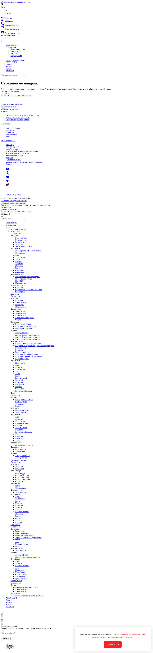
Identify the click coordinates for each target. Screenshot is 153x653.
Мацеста (18, 262)
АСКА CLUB (11, 62)
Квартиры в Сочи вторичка (26, 354)
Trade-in (9, 164)
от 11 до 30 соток (22, 475)
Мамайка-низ (20, 572)
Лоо (17, 372)
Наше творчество (18, 49)
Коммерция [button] (15, 525)
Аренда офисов (21, 555)
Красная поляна (21, 544)
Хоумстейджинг (12, 147)
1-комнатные (20, 311)
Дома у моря (20, 451)
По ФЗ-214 (19, 281)
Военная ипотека (22, 352)
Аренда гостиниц (22, 456)
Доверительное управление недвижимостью (24, 162)
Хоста (17, 259)
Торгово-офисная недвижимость (28, 538)
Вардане (18, 425)
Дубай (8, 13)
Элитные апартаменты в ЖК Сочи (29, 596)
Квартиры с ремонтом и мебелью (28, 356)
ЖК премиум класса (23, 246)
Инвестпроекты (21, 533)
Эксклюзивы (20, 348)
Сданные (19, 287)
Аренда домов (21, 458)
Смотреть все (16, 234)
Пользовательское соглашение (13, 203)
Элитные (19, 244)
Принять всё (113, 644)
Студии (18, 320)
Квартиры (19, 300)
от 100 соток (20, 481)
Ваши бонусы (11, 45)
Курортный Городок (23, 391)
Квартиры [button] (15, 294)
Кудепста (19, 382)
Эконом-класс (21, 238)
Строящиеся (20, 292)
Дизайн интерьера (13, 160)
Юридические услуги (14, 155)
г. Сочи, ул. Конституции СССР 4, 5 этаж (22, 115)
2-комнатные (20, 313)
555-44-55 (8, 35)
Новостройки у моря (23, 279)
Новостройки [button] (16, 231)
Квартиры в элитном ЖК (25, 326)
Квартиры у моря (22, 359)
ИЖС (17, 486)
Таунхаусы (19, 404)
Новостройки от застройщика (27, 277)
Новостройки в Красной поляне (28, 251)
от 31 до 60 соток (22, 477)
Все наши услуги (8, 141)
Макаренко (19, 384)
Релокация (10, 145)
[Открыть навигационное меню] (2, 41)
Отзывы (9, 64)
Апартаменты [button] (16, 581)
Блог (12, 58)
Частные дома (21, 402)
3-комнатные (20, 315)
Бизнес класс (20, 242)
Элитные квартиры (23, 324)
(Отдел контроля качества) (11, 104)
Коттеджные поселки (24, 400)
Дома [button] (13, 393)
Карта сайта (6, 207)
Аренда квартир (21, 333)
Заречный (19, 380)
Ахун (17, 520)
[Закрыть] (2, 216)
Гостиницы (20, 531)
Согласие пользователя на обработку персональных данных (25, 205)
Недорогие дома (22, 410)
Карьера (9, 66)
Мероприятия (16, 56)
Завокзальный (21, 378)
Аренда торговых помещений (27, 557)
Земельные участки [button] (18, 460)
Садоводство (20, 488)
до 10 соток (20, 473)
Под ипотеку (20, 283)
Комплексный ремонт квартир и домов (22, 151)
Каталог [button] (9, 227)
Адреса (4, 111)
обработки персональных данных (121, 637)
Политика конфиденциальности (14, 201)
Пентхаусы (19, 305)
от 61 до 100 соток (22, 479)
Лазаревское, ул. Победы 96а (17, 120)
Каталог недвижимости (15, 60)
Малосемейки (21, 307)
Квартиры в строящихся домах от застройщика (34, 346)
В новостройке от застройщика (28, 343)
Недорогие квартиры (24, 328)
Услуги (8, 69)
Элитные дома (21, 412)
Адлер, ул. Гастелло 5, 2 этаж (18, 118)
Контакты (15, 51)
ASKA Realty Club (13, 194)
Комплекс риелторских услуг (18, 153)
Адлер (17, 255)
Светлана (19, 518)
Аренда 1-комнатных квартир (27, 335)
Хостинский (20, 576)
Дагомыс (19, 264)
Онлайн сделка (12, 149)
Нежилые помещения (24, 535)
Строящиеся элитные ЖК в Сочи (28, 290)
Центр (17, 546)
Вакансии (15, 53)
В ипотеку (19, 350)
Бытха (17, 268)
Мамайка (19, 266)
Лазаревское (20, 257)
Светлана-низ (20, 574)
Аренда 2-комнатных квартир (27, 337)
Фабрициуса (20, 272)
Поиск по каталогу (18, 229)
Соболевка (19, 270)
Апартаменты (21, 303)
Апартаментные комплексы (26, 587)
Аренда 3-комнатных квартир (27, 339)
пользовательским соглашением (125, 634)
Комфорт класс (21, 240)
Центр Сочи (20, 363)
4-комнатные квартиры (24, 318)
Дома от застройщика (24, 445)
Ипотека (9, 158)
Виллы (18, 406)
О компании (11, 47)
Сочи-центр (20, 253)
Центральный (21, 579)
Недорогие (19, 469)
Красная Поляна (22, 423)
